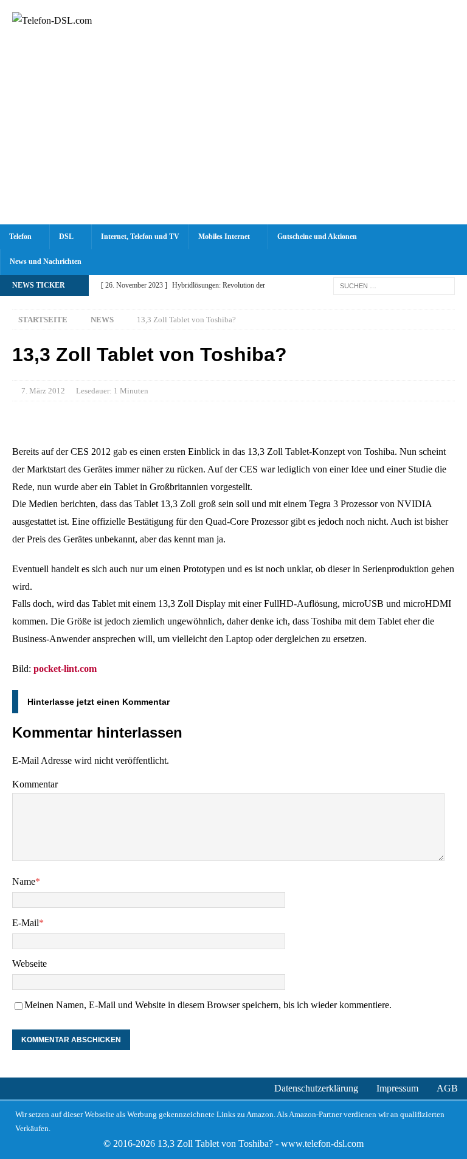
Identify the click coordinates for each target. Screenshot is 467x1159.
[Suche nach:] (394, 285)
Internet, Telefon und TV (140, 236)
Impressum (397, 1088)
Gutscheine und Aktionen (317, 236)
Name (23, 881)
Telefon (20, 236)
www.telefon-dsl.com (322, 1143)
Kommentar (35, 784)
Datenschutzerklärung (316, 1088)
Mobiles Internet (224, 236)
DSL (66, 236)
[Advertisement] (233, 133)
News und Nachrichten (45, 261)
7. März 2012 (43, 390)
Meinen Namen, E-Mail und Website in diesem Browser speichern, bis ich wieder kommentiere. (208, 1005)
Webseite (29, 963)
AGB (447, 1088)
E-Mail (25, 923)
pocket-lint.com (65, 668)
